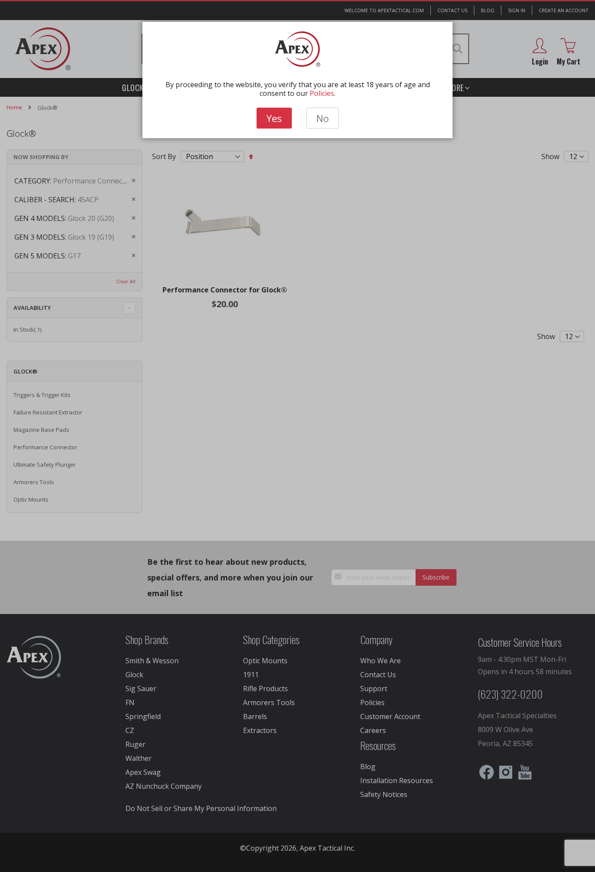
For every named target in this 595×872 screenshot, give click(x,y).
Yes (274, 118)
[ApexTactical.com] (298, 49)
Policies (322, 93)
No (322, 118)
